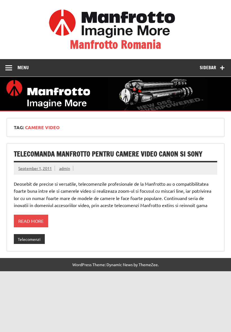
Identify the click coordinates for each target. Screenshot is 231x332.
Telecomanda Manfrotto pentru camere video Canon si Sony (108, 154)
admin (64, 168)
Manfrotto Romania (115, 44)
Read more (31, 221)
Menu (23, 67)
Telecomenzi (29, 239)
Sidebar (208, 67)
